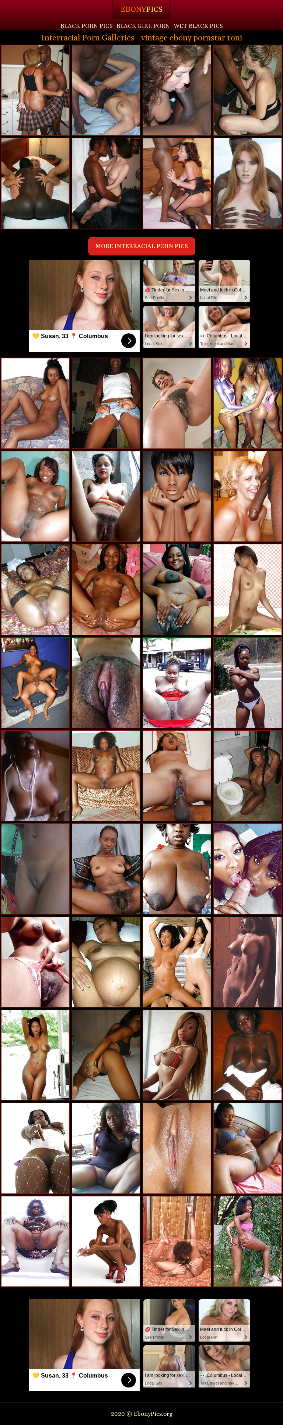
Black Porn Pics (86, 26)
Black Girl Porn (143, 26)
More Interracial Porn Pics (141, 246)
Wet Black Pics (198, 26)
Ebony (141, 9)
